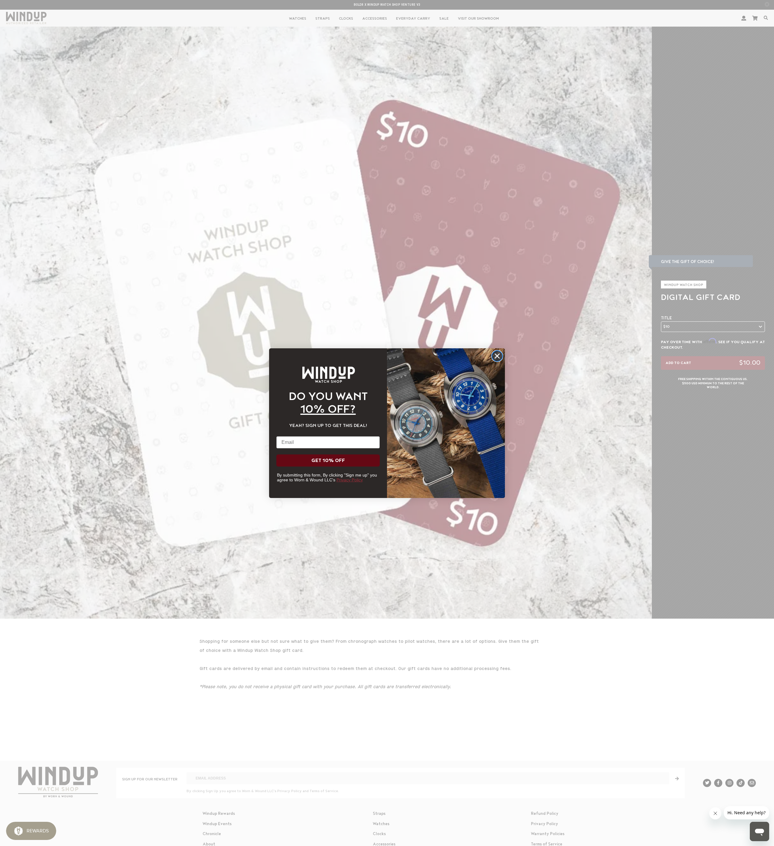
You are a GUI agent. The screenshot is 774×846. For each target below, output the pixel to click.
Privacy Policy (350, 479)
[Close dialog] (497, 356)
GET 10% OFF (328, 460)
